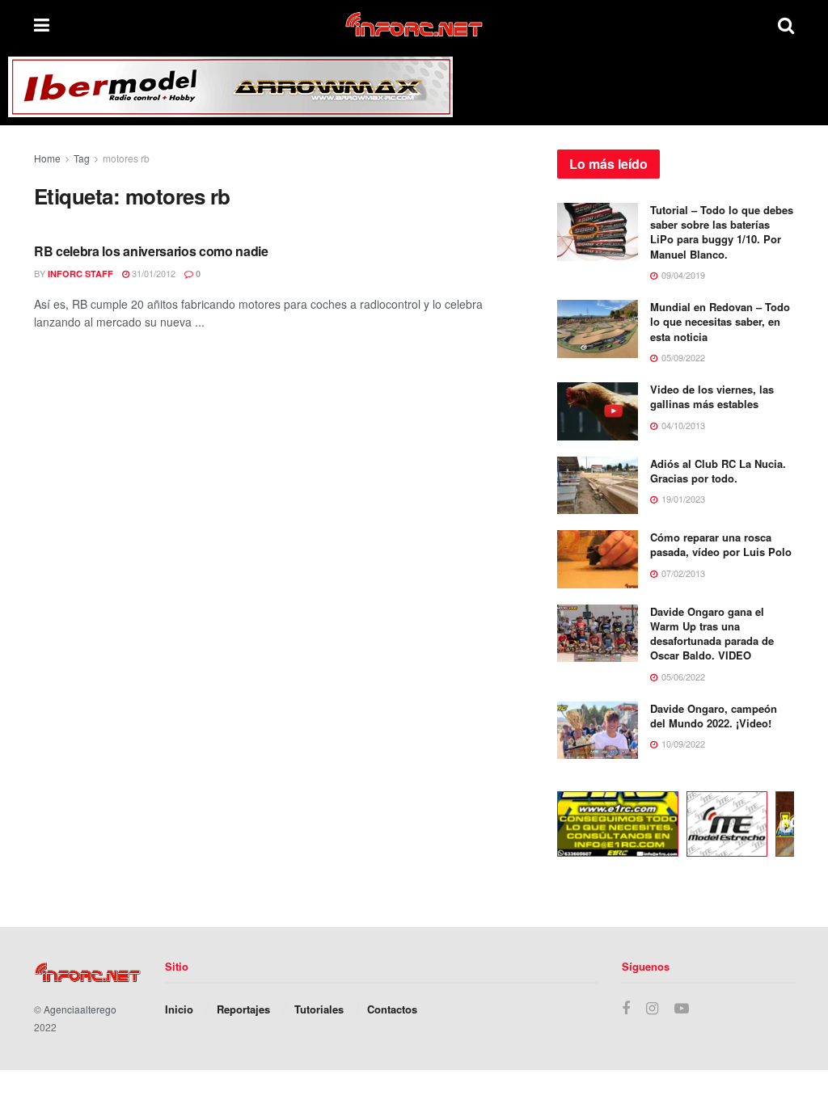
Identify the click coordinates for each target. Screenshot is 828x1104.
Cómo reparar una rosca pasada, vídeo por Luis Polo (721, 544)
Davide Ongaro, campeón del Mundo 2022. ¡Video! (713, 716)
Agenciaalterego (80, 1009)
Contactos (392, 1009)
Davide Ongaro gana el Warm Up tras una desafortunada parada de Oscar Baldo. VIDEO (712, 634)
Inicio (179, 1009)
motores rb (126, 158)
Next (786, 827)
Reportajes (243, 1009)
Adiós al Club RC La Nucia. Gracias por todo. (718, 471)
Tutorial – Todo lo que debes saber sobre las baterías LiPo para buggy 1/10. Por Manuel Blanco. (721, 232)
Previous (545, 827)
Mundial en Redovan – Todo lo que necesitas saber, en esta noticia (720, 321)
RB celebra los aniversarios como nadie (151, 251)
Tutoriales (319, 1009)
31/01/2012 (152, 273)
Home (47, 158)
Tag (82, 158)
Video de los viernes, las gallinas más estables (712, 396)
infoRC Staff (80, 274)
